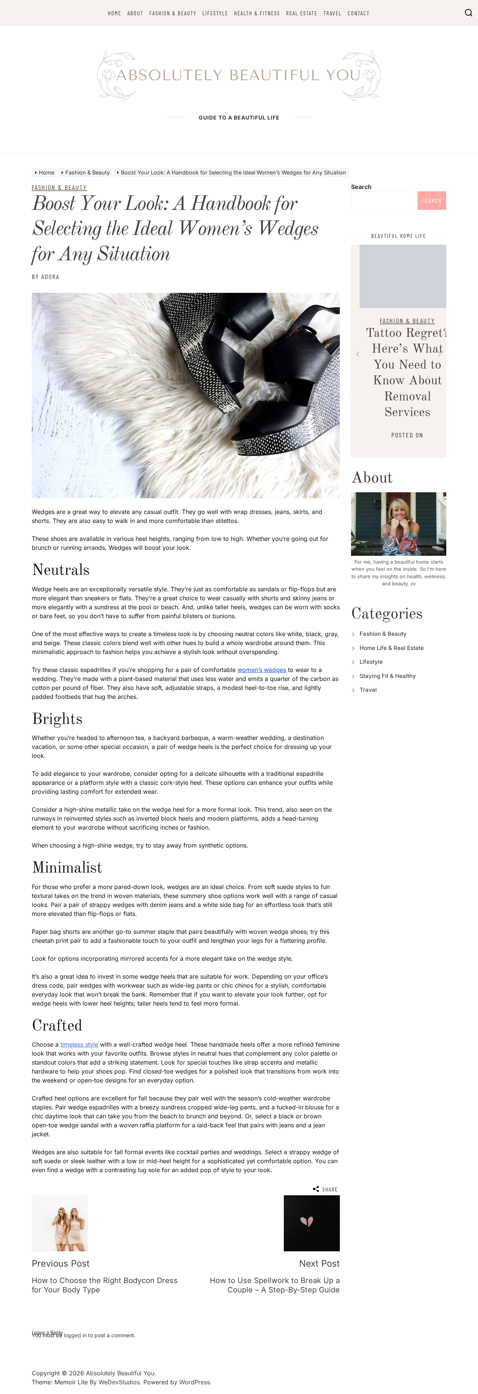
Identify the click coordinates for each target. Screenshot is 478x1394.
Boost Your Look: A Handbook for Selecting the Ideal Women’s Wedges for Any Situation (175, 230)
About (135, 13)
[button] (358, 354)
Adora (50, 276)
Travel (332, 13)
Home (114, 13)
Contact (359, 13)
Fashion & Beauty (172, 13)
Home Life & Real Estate (392, 647)
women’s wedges (262, 669)
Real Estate (301, 13)
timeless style (79, 1044)
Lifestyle (215, 13)
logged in (75, 1335)
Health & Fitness (257, 13)
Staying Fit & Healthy (388, 675)
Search (361, 186)
